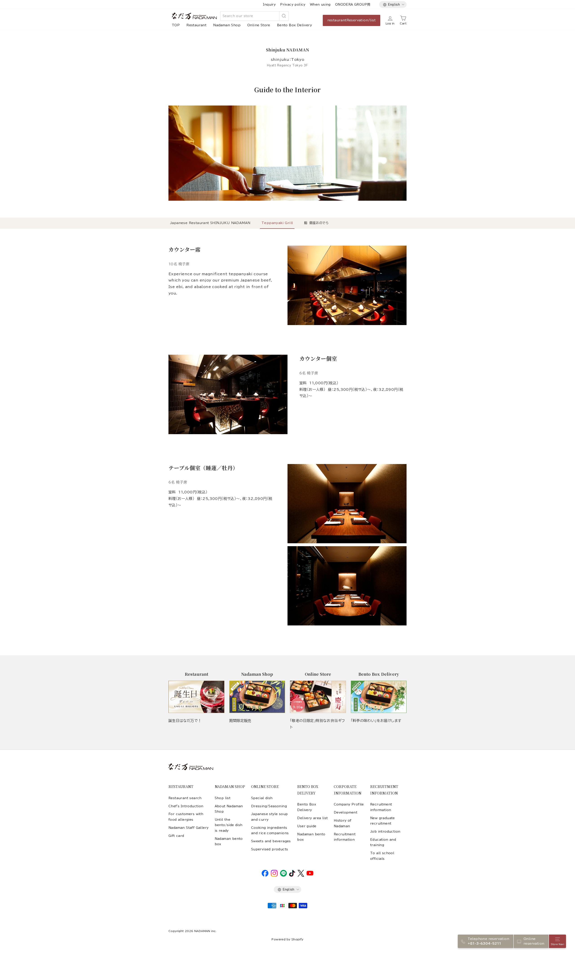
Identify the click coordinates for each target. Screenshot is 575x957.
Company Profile (349, 804)
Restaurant (196, 25)
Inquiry (269, 4)
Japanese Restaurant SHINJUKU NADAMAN (210, 222)
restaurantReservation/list (351, 20)
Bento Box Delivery (294, 25)
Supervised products (269, 849)
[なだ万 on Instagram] (274, 875)
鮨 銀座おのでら (316, 222)
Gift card (176, 835)
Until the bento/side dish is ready (229, 825)
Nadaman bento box (229, 841)
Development (345, 812)
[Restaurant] (196, 697)
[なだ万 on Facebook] (265, 875)
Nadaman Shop (227, 25)
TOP (176, 25)
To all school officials (382, 855)
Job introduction (385, 831)
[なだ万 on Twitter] (301, 875)
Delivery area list (312, 818)
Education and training (383, 842)
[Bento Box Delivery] (379, 697)
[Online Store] (318, 697)
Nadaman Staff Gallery (188, 827)
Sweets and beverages (271, 841)
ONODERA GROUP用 (352, 4)
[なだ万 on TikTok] (292, 875)
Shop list (223, 798)
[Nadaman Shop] (257, 697)
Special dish (262, 798)
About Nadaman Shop (229, 809)
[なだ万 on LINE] (283, 875)
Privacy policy (292, 4)
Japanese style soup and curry (269, 816)
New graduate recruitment (382, 820)
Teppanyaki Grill (277, 222)
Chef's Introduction (185, 806)
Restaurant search (185, 798)
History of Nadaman (343, 823)
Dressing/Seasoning (269, 806)
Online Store (258, 25)
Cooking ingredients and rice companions (270, 830)
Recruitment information (345, 837)
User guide (306, 826)
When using (320, 4)
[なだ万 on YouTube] (310, 874)
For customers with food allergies (185, 816)
